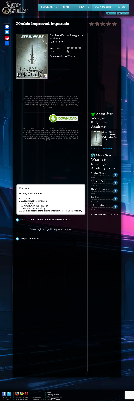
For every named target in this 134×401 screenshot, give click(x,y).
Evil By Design (97, 205)
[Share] (7, 43)
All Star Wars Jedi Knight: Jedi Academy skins (110, 214)
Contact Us (6, 397)
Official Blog (7, 399)
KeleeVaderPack (98, 181)
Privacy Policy (53, 395)
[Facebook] (7, 26)
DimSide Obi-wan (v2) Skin (102, 173)
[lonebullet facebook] (4, 395)
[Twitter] (7, 32)
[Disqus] (51, 274)
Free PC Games (53, 399)
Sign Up (49, 229)
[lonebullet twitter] (9, 395)
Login (39, 229)
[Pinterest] (7, 38)
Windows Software (54, 397)
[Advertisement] (63, 88)
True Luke (95, 197)
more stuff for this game (101, 149)
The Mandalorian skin (100, 189)
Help (49, 393)
